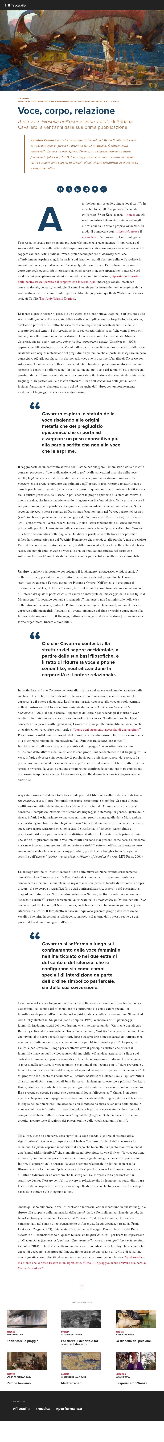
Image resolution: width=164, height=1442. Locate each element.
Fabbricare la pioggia (22, 1341)
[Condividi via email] (95, 189)
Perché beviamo (19, 1383)
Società (65, 1332)
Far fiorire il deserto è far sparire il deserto (79, 1342)
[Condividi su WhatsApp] (77, 189)
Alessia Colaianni (125, 1335)
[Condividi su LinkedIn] (86, 189)
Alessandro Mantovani (73, 1377)
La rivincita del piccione (133, 1341)
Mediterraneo (71, 1383)
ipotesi (130, 214)
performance (70, 1408)
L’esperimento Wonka (132, 1383)
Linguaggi (23, 98)
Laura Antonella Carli (19, 1377)
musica (44, 1408)
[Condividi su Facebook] (60, 189)
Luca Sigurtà (123, 1377)
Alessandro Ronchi (71, 1335)
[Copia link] (103, 189)
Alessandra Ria (15, 1335)
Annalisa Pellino (27, 101)
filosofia (22, 1408)
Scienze (11, 1332)
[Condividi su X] (69, 189)
